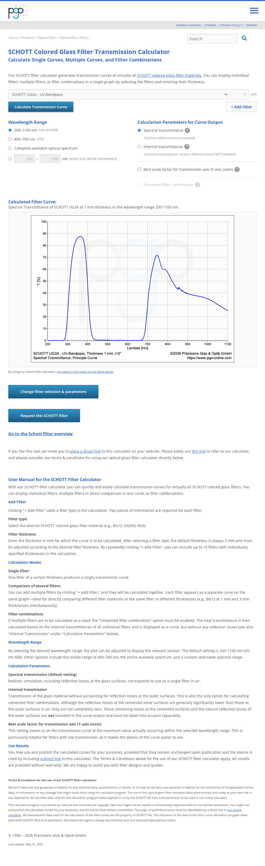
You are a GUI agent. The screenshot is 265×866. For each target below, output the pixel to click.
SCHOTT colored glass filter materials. (169, 75)
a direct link (50, 758)
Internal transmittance (163, 147)
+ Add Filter (241, 106)
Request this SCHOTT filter (44, 415)
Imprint (251, 25)
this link (198, 451)
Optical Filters (47, 37)
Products (27, 37)
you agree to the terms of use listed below (85, 372)
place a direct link (85, 451)
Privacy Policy (231, 25)
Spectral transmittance (163, 131)
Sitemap (210, 25)
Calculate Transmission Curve (40, 106)
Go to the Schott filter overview (40, 434)
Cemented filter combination (168, 185)
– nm (76, 158)
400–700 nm (29, 139)
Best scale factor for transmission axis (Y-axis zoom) (191, 170)
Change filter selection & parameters (53, 391)
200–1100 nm (36, 130)
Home (13, 37)
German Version (188, 25)
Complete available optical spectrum (46, 148)
